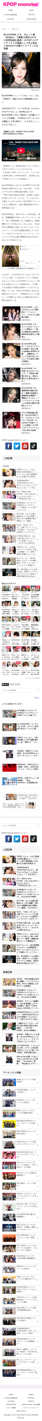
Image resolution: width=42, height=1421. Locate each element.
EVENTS (31, 1401)
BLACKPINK (16, 684)
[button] (38, 690)
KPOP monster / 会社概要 (31, 1404)
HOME (11, 1395)
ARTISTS (31, 1398)
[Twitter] (16, 446)
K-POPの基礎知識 (11, 1398)
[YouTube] (25, 446)
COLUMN (11, 1401)
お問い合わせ (21, 1411)
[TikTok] (33, 446)
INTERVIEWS (11, 1404)
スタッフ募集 (11, 1408)
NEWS (6, 684)
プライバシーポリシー (31, 1408)
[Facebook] (8, 446)
